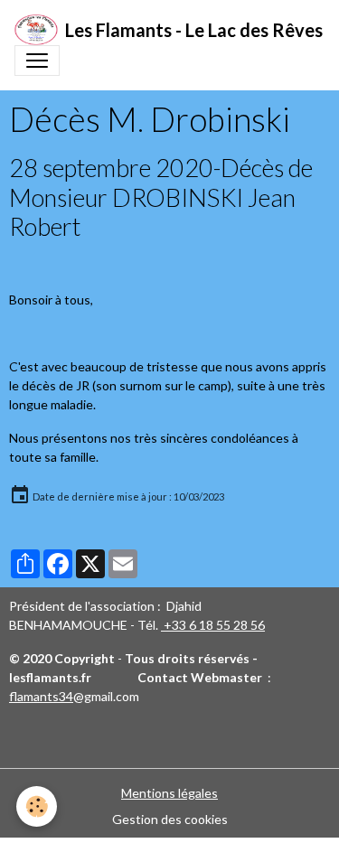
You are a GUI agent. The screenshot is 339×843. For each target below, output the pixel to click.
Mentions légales (169, 793)
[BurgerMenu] (37, 60)
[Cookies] (36, 806)
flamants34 (41, 696)
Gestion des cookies (170, 819)
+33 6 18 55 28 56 (213, 624)
